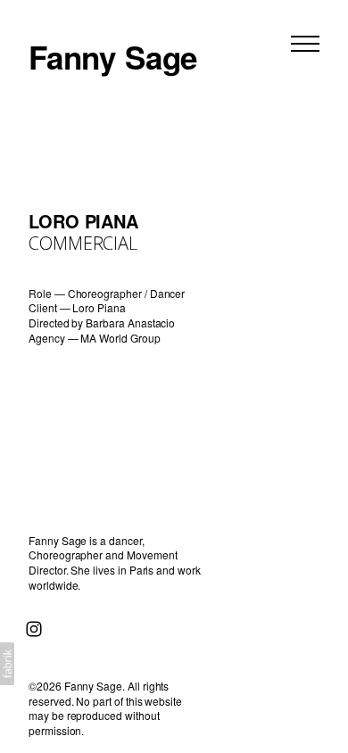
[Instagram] (34, 629)
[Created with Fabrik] (7, 663)
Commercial (83, 243)
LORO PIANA (83, 221)
